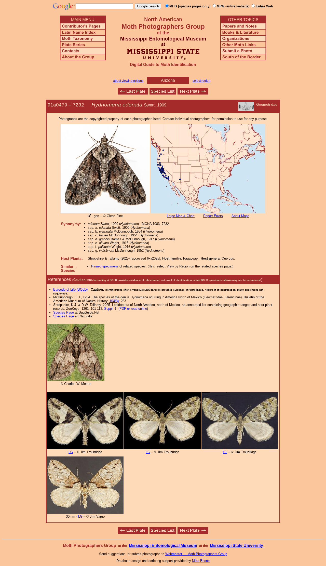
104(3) (114, 301)
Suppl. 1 (110, 309)
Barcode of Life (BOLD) (70, 289)
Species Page (63, 312)
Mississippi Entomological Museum (163, 545)
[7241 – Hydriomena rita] (193, 93)
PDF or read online (133, 309)
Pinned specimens (104, 266)
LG (71, 452)
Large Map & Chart (181, 216)
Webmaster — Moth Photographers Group (196, 554)
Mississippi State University (236, 545)
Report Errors (213, 216)
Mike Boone (201, 561)
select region (201, 81)
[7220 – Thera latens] (133, 93)
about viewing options (128, 81)
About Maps (240, 216)
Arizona (168, 80)
